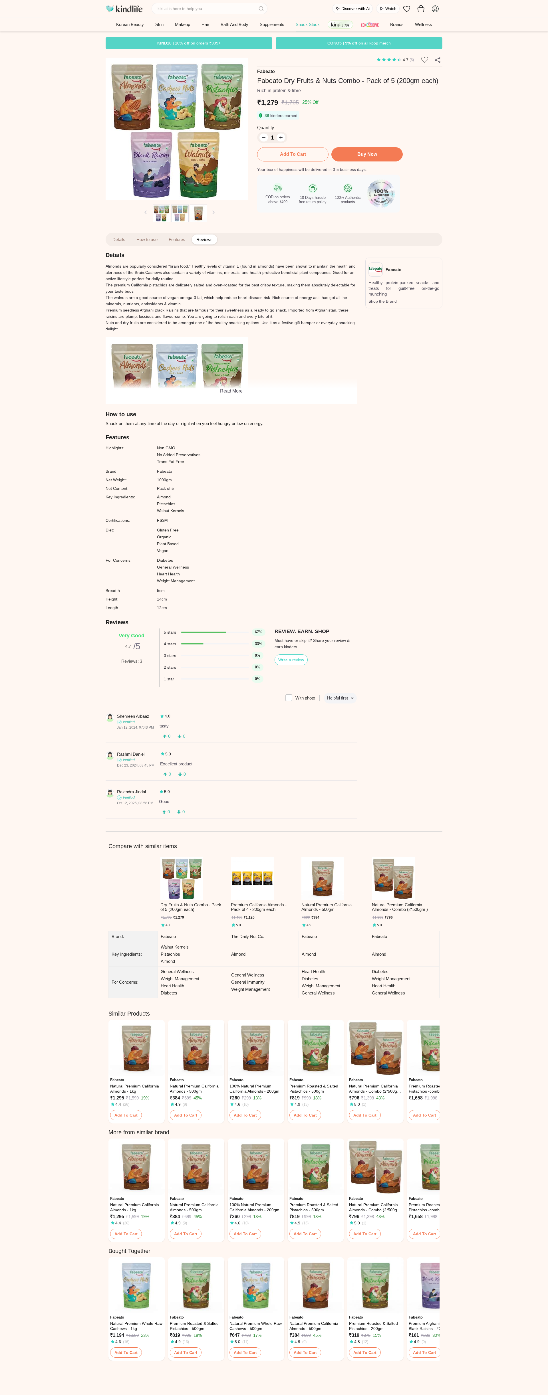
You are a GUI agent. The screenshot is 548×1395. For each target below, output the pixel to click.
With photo (305, 698)
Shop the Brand (382, 301)
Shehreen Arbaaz (133, 716)
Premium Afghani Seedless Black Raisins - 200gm (433, 1326)
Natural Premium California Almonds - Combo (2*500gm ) (400, 907)
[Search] (261, 8)
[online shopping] (124, 8)
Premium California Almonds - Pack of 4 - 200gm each (259, 907)
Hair (205, 24)
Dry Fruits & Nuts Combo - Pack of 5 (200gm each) (190, 907)
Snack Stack (308, 24)
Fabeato (266, 71)
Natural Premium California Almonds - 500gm (326, 907)
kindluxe (340, 24)
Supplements (272, 24)
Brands (397, 24)
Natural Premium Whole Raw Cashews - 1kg (136, 1326)
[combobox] (210, 8)
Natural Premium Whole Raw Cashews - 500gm (255, 1326)
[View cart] (421, 8)
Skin (159, 24)
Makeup (182, 24)
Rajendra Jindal (131, 791)
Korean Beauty (130, 24)
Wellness (423, 24)
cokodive (370, 24)
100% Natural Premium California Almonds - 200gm (254, 1088)
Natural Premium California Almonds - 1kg (134, 1088)
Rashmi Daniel (130, 754)
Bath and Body (234, 24)
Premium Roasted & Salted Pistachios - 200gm (373, 1326)
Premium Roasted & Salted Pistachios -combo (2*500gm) (433, 1089)
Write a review (291, 660)
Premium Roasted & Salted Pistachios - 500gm (313, 1088)
